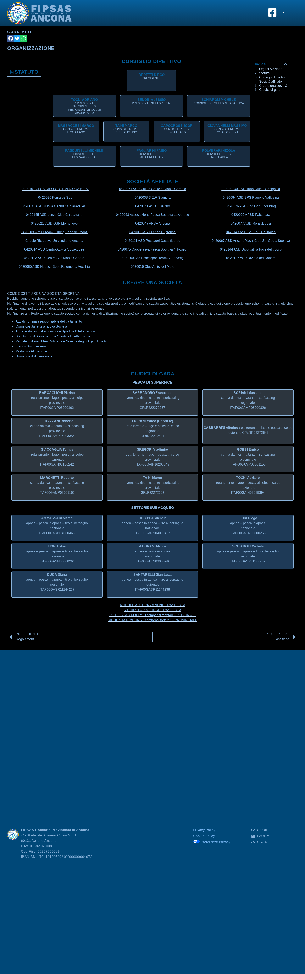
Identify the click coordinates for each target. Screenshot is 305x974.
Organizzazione (270, 69)
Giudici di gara (270, 90)
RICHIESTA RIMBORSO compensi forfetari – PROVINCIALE (152, 620)
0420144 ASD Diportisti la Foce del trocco (251, 249)
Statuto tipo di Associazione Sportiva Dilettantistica (53, 336)
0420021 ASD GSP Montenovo (54, 223)
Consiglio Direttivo (272, 77)
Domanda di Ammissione (34, 356)
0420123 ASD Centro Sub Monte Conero (54, 258)
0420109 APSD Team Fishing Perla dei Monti (54, 232)
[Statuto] (12, 72)
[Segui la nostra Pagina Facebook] (272, 12)
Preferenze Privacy (215, 842)
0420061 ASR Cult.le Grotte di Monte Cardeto (152, 189)
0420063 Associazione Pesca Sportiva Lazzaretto (152, 214)
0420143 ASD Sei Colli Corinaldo (251, 232)
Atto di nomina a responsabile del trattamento (49, 321)
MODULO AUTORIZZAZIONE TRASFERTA (152, 605)
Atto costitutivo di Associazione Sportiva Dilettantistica (55, 331)
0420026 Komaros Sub (55, 197)
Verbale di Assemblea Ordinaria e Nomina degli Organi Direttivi (62, 341)
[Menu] (286, 17)
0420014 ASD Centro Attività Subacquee (54, 249)
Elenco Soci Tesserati (32, 346)
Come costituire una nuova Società (41, 326)
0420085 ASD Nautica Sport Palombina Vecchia (54, 266)
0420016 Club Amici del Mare (152, 266)
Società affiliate (270, 81)
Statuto (27, 72)
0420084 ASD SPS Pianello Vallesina (251, 197)
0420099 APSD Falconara (250, 214)
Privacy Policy (204, 830)
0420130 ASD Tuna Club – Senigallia (252, 189)
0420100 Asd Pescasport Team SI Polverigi (152, 258)
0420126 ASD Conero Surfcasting (251, 206)
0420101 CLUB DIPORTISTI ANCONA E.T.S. (55, 189)
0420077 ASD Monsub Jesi (251, 223)
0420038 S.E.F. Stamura (153, 197)
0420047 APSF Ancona (152, 223)
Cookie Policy (204, 836)
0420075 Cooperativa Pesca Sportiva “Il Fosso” (152, 249)
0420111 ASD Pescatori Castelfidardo (152, 240)
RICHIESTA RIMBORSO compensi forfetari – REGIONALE (152, 615)
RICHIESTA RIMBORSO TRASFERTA (152, 610)
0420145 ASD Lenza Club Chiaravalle (54, 214)
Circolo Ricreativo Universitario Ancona (54, 240)
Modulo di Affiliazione (31, 351)
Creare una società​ (273, 85)
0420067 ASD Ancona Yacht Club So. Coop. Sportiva (251, 240)
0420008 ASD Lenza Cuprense (152, 232)
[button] (10, 38)
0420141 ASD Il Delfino (152, 206)
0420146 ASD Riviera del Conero (251, 258)
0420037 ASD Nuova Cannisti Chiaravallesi (54, 206)
